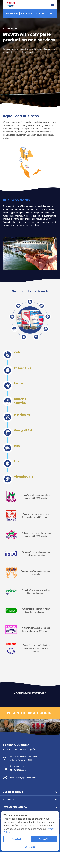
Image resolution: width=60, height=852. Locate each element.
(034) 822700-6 (20, 770)
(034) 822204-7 (20, 766)
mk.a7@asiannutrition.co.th (33, 693)
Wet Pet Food (12, 14)
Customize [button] (30, 847)
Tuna (50, 14)
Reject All (16, 839)
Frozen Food (26, 14)
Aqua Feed (40, 14)
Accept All (44, 839)
